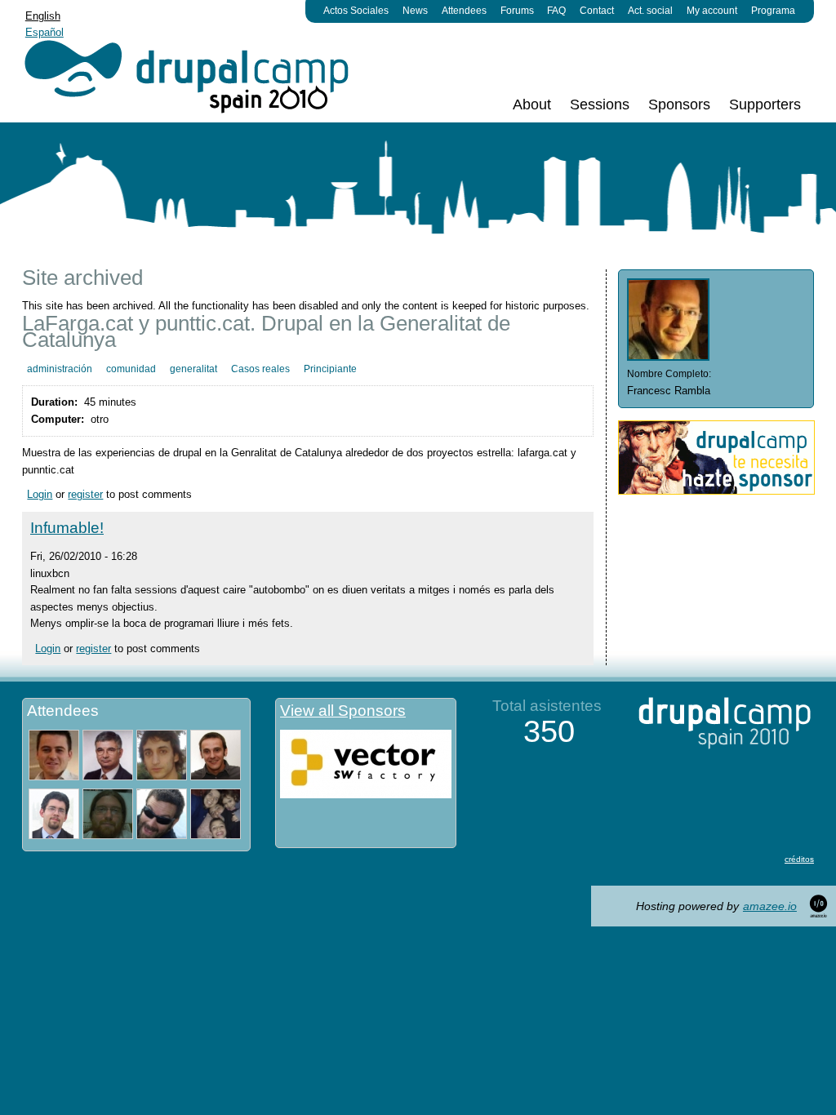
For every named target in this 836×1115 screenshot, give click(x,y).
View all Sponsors (343, 710)
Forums (517, 11)
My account (712, 11)
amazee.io (770, 906)
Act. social (650, 11)
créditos (799, 859)
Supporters (765, 104)
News (415, 11)
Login (39, 494)
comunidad (131, 369)
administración (59, 369)
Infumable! (67, 527)
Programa (773, 11)
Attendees (464, 11)
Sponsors (679, 104)
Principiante (330, 369)
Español (44, 32)
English (42, 16)
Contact (597, 11)
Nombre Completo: (669, 374)
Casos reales (260, 369)
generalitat (193, 369)
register (85, 494)
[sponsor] (716, 491)
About (532, 104)
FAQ (556, 11)
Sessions (599, 104)
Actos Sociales (356, 11)
